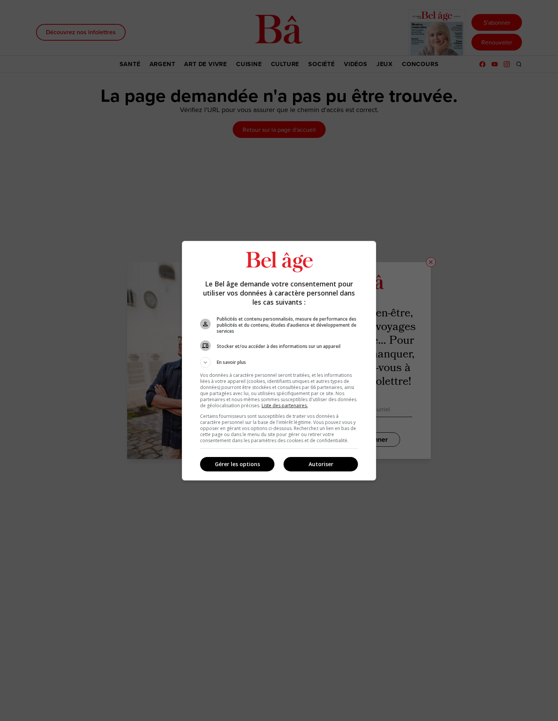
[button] (279, 362)
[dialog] (279, 361)
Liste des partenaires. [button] (285, 405)
